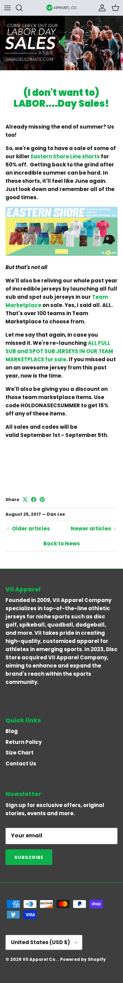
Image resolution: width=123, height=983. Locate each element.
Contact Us (20, 763)
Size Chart (19, 752)
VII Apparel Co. (40, 959)
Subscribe (28, 857)
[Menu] (7, 7)
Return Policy (23, 742)
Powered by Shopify (83, 959)
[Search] (22, 7)
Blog (11, 731)
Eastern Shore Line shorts (65, 156)
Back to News (61, 543)
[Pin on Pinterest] (42, 499)
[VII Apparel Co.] (61, 7)
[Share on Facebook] (33, 499)
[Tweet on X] (25, 499)
